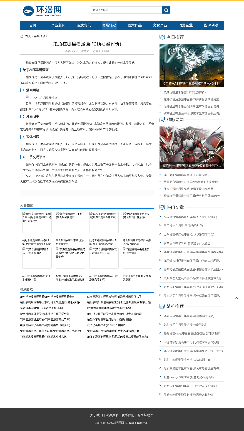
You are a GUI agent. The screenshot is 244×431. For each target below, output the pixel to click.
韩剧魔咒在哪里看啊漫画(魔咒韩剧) (186, 325)
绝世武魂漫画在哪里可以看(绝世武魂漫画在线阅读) (50, 331)
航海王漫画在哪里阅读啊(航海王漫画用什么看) (115, 296)
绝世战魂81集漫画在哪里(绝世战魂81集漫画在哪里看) (119, 302)
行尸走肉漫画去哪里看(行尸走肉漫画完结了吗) (193, 287)
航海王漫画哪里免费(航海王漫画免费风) (189, 188)
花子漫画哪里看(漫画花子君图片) (106, 325)
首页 (32, 25)
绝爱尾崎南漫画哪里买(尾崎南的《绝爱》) (45, 325)
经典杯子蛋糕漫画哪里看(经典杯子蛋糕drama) (192, 195)
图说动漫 (211, 25)
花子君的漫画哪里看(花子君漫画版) (186, 174)
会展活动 (109, 25)
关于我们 (96, 415)
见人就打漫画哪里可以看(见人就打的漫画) (190, 217)
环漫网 (119, 422)
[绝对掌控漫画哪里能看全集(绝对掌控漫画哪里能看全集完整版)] (37, 224)
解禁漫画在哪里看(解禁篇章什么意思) (187, 243)
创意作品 (135, 25)
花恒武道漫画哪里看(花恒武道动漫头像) (44, 336)
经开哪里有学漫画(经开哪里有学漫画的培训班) (193, 106)
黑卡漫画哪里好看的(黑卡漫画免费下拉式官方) (193, 351)
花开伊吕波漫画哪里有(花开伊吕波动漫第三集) (193, 99)
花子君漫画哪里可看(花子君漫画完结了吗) (45, 319)
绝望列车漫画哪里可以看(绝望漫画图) (109, 319)
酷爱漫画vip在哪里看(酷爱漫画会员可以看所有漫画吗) (198, 333)
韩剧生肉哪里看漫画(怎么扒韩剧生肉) (187, 360)
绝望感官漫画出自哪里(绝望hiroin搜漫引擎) (191, 181)
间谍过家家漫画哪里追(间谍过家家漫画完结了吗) (195, 342)
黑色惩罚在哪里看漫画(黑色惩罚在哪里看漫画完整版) (197, 295)
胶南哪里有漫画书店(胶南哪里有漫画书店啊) (192, 113)
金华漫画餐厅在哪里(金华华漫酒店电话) (189, 234)
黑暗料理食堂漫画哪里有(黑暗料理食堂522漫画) (194, 278)
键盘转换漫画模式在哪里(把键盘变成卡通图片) (193, 269)
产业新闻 (58, 25)
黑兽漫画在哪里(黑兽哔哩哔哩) (183, 226)
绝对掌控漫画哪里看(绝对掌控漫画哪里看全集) (48, 296)
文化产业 (160, 25)
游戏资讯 (84, 25)
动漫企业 (185, 25)
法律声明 (112, 415)
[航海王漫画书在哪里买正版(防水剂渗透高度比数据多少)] (70, 259)
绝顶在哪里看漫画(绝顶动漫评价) (185, 92)
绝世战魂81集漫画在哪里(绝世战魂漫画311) (113, 331)
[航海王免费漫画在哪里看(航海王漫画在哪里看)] (104, 224)
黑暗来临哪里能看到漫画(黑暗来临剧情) (189, 394)
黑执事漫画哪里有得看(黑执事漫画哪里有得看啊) (195, 368)
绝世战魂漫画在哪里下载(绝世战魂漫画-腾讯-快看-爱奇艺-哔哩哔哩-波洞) (52, 302)
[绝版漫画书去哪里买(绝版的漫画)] (137, 259)
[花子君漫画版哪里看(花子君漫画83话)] (37, 259)
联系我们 (127, 415)
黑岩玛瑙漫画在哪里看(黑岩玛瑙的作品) (189, 316)
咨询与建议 (145, 415)
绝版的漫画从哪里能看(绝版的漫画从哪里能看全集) (117, 336)
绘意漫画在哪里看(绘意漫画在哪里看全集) (45, 313)
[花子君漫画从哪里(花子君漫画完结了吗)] (104, 259)
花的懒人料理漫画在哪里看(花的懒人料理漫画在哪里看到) (200, 260)
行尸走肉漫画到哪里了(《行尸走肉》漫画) (190, 386)
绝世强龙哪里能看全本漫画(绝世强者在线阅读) (115, 313)
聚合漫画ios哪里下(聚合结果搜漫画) (41, 308)
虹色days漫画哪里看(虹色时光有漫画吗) (189, 377)
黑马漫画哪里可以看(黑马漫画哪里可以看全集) (193, 252)
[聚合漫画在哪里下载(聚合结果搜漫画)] (70, 224)
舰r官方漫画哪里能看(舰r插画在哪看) (109, 308)
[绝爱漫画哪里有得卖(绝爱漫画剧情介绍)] (137, 224)
